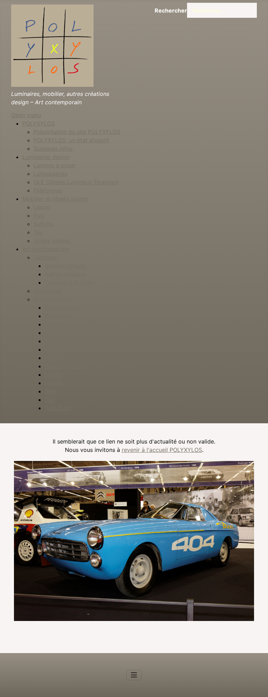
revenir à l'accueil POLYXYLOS (162, 449)
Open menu (26, 115)
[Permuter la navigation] (134, 675)
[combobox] (222, 10)
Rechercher (171, 10)
